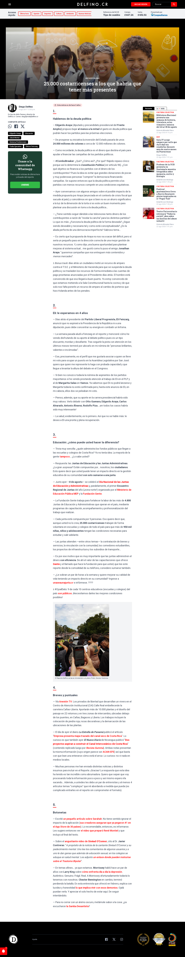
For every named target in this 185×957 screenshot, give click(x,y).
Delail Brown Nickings (164, 180)
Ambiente (70, 14)
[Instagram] (121, 939)
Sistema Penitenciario (18, 142)
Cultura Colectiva (165, 112)
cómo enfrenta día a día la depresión (102, 871)
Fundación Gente (92, 493)
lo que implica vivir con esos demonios (97, 887)
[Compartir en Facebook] (16, 126)
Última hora (24, 14)
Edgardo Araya (15, 133)
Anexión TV (65, 701)
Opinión (36, 14)
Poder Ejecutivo (15, 146)
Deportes (47, 14)
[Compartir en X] (22, 126)
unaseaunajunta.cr (63, 582)
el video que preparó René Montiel (99, 830)
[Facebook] (106, 939)
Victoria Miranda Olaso (165, 130)
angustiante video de (86, 841)
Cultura (58, 14)
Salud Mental (15, 138)
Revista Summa (94, 747)
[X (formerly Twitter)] (114, 939)
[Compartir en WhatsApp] (10, 126)
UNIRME (25, 185)
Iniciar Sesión (140, 4)
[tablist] (160, 108)
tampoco (65, 456)
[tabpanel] (160, 169)
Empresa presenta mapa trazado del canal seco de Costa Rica (88, 736)
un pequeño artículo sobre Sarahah (82, 818)
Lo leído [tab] (161, 109)
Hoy (158, 137)
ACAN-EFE (108, 751)
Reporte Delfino (92, 78)
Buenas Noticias (85, 14)
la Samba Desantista (77, 906)
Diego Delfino (161, 155)
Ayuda (34, 939)
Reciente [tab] (148, 109)
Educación (29, 133)
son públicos (65, 593)
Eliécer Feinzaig (32, 146)
